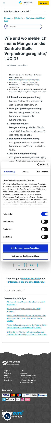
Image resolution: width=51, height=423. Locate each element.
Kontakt (7, 378)
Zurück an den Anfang (13, 290)
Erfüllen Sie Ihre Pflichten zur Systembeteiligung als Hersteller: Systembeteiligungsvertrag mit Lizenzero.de (26, 333)
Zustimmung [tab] (9, 171)
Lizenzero (7, 18)
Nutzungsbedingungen (26, 378)
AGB (21, 371)
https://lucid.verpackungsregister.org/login (24, 80)
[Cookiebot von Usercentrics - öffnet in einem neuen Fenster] (37, 164)
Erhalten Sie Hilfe (30, 278)
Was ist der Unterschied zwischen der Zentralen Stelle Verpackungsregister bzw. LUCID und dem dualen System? (26, 318)
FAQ (6, 375)
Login (45, 3)
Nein (32, 265)
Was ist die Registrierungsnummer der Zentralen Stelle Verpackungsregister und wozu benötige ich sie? (26, 326)
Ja (19, 265)
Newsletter (8, 380)
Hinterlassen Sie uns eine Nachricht (25, 281)
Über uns (7, 373)
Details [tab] (26, 171)
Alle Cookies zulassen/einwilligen (25, 248)
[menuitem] (43, 3)
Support (7, 371)
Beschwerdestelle (26, 383)
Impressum (24, 373)
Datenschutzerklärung (26, 375)
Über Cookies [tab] (42, 171)
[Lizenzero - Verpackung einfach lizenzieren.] (25, 3)
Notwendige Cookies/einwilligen (25, 256)
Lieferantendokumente (26, 380)
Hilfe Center (18, 18)
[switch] (44, 221)
